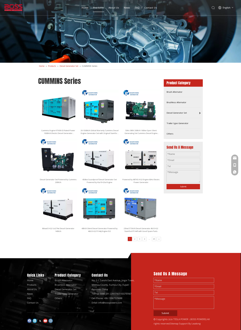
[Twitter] (40, 321)
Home (85, 7)
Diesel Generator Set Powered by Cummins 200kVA (58, 181)
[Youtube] (45, 321)
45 (154, 239)
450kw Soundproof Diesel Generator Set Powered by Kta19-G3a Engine (99, 181)
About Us (114, 7)
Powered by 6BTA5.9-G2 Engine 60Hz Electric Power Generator (141, 181)
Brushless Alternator (66, 284)
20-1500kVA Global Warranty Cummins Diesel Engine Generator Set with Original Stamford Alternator (100, 132)
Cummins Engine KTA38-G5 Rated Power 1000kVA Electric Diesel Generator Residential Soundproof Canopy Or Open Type (58, 132)
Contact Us (150, 7)
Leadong (196, 323)
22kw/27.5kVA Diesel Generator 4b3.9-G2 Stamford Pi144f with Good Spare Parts (141, 229)
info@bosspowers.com (110, 302)
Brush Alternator (64, 280)
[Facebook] (29, 321)
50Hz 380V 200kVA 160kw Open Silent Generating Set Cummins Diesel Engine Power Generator (141, 132)
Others (58, 298)
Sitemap (174, 323)
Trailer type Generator (66, 293)
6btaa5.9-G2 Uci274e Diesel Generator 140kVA (58, 229)
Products (98, 7)
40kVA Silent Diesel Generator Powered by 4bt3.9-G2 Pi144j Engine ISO (100, 229)
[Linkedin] (34, 321)
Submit (183, 186)
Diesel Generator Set (65, 289)
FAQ (137, 7)
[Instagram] (50, 321)
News (127, 7)
